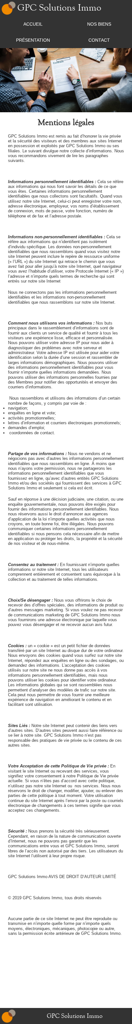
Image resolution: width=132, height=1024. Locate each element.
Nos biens (99, 24)
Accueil (33, 24)
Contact (99, 40)
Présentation (33, 40)
